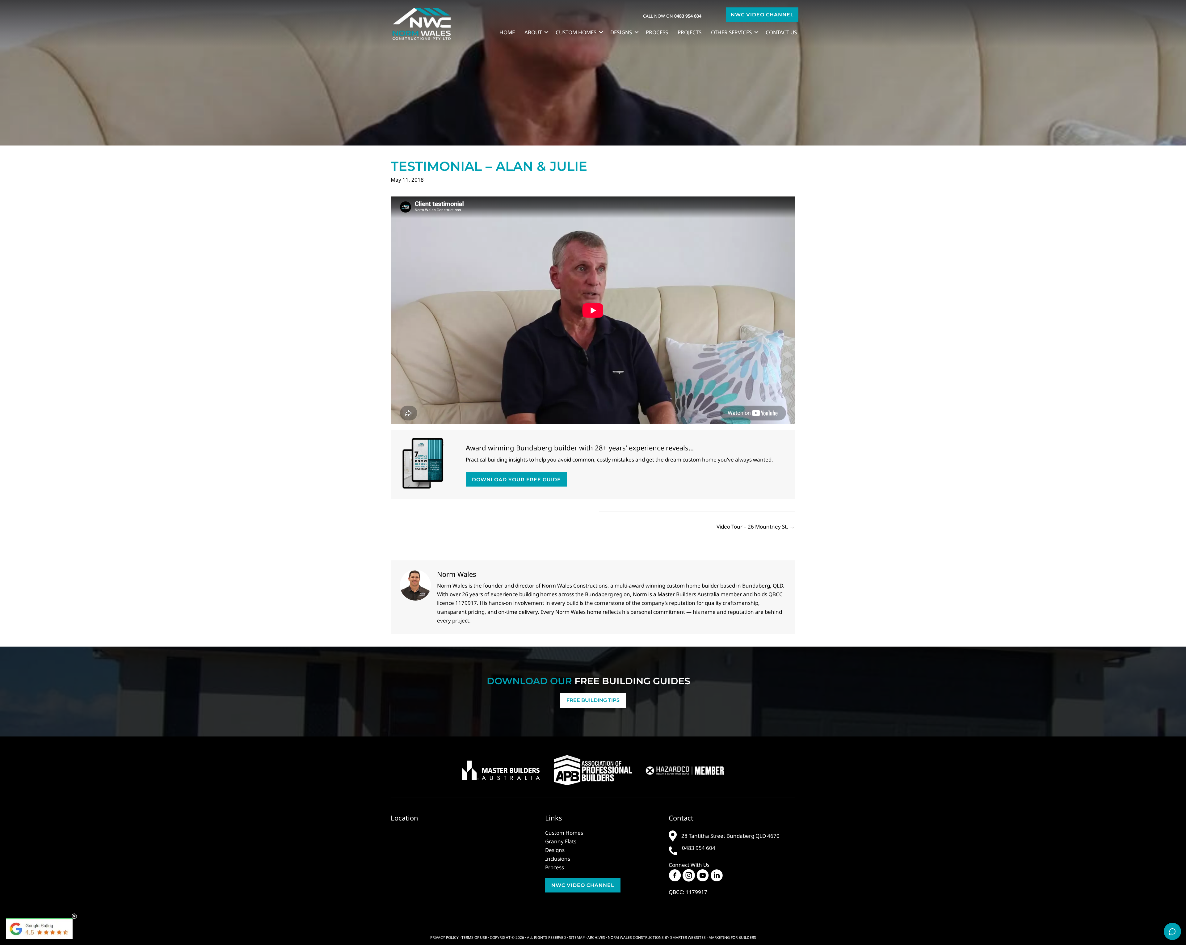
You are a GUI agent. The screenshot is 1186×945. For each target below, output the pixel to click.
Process (657, 32)
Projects (689, 32)
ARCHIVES (596, 937)
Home (507, 32)
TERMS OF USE (474, 937)
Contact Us (781, 32)
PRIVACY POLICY (444, 937)
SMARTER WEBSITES (688, 937)
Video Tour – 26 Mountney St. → (756, 526)
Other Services (731, 32)
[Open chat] (1172, 931)
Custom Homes (576, 32)
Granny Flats (560, 841)
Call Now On (672, 16)
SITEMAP (577, 937)
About (533, 32)
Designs (621, 32)
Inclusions (557, 858)
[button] (762, 14)
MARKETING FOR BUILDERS (732, 937)
